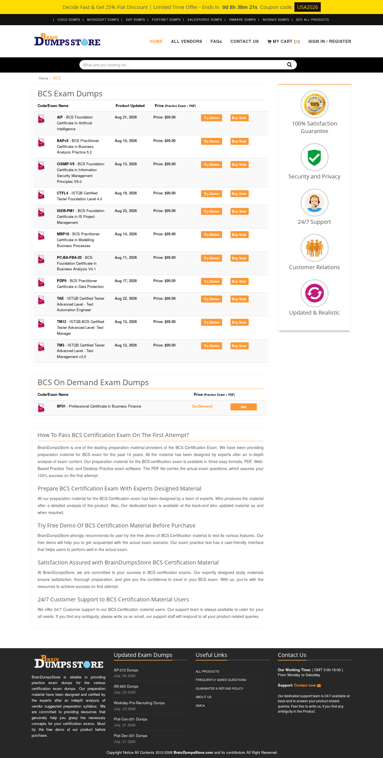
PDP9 (80, 283)
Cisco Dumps (68, 20)
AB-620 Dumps (126, 686)
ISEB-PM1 (80, 216)
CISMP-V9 (80, 172)
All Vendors (186, 41)
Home (156, 41)
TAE (80, 304)
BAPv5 (78, 146)
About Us (203, 696)
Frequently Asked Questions (221, 679)
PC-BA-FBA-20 (76, 263)
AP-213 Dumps (126, 670)
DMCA (200, 705)
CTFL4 (79, 195)
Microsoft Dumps (103, 20)
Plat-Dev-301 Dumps (130, 735)
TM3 (81, 350)
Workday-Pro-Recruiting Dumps (139, 702)
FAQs (216, 41)
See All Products (312, 20)
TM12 (80, 327)
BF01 (99, 406)
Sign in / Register (329, 41)
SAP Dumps (135, 20)
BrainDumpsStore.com (193, 752)
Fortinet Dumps (166, 20)
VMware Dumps (242, 20)
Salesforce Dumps (205, 20)
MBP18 (78, 239)
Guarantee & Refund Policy (219, 688)
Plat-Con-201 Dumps (130, 719)
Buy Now (239, 117)
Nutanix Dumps (276, 20)
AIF (75, 122)
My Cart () (285, 41)
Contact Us (244, 41)
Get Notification (243, 407)
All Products (207, 671)
